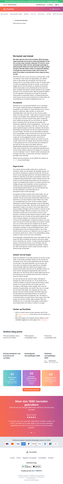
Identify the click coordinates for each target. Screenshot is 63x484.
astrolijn (15, 160)
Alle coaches (4, 14)
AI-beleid (50, 458)
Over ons (33, 14)
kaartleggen (43, 320)
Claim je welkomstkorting (31, 389)
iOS (58, 4)
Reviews (26, 14)
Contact (48, 14)
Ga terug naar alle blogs (21, 20)
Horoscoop (41, 14)
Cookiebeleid (42, 458)
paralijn (19, 316)
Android (51, 4)
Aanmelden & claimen (52, 1)
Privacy (19, 458)
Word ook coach (57, 14)
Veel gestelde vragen (16, 14)
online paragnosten (23, 314)
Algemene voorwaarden (30, 458)
